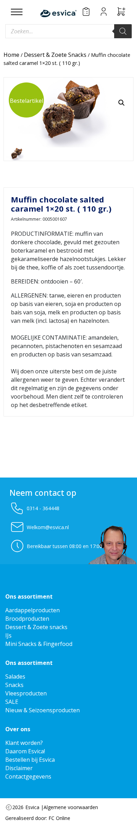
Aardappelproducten (32, 610)
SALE (11, 702)
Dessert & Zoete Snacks (55, 55)
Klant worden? (24, 743)
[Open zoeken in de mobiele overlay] (68, 31)
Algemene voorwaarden (71, 807)
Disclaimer (19, 768)
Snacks (14, 685)
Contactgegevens (28, 776)
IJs (8, 635)
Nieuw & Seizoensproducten (42, 710)
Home (11, 55)
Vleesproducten (26, 693)
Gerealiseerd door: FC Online (37, 818)
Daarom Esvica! (25, 751)
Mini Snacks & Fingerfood (38, 644)
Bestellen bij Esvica (30, 759)
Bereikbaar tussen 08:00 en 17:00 (64, 546)
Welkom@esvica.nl (48, 527)
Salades (15, 676)
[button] (121, 102)
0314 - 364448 (43, 508)
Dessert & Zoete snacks (36, 627)
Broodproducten (27, 618)
